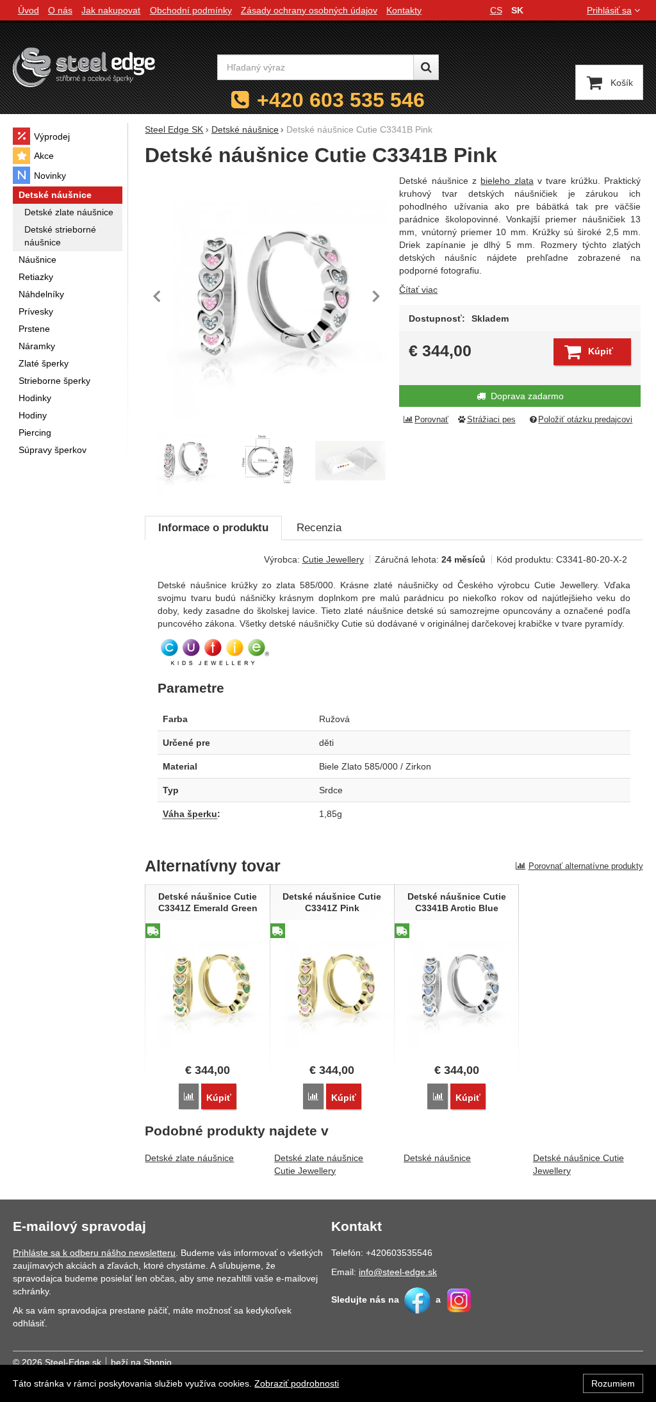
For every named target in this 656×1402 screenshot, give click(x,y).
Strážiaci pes (491, 419)
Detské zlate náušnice (189, 1158)
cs (496, 10)
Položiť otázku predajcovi (585, 419)
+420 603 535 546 (341, 99)
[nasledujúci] (376, 296)
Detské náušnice (437, 1158)
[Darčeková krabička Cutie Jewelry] (350, 460)
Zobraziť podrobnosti (296, 1383)
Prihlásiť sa (609, 10)
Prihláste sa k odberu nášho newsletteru (94, 1253)
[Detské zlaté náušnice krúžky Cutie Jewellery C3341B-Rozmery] (267, 460)
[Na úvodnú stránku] (84, 67)
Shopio (158, 1362)
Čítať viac (418, 290)
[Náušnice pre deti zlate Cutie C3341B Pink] (266, 296)
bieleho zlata (506, 181)
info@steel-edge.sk (398, 1272)
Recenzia (319, 528)
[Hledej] (426, 67)
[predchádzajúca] (157, 296)
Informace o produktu (213, 528)
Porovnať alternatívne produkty (586, 866)
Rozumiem (613, 1383)
